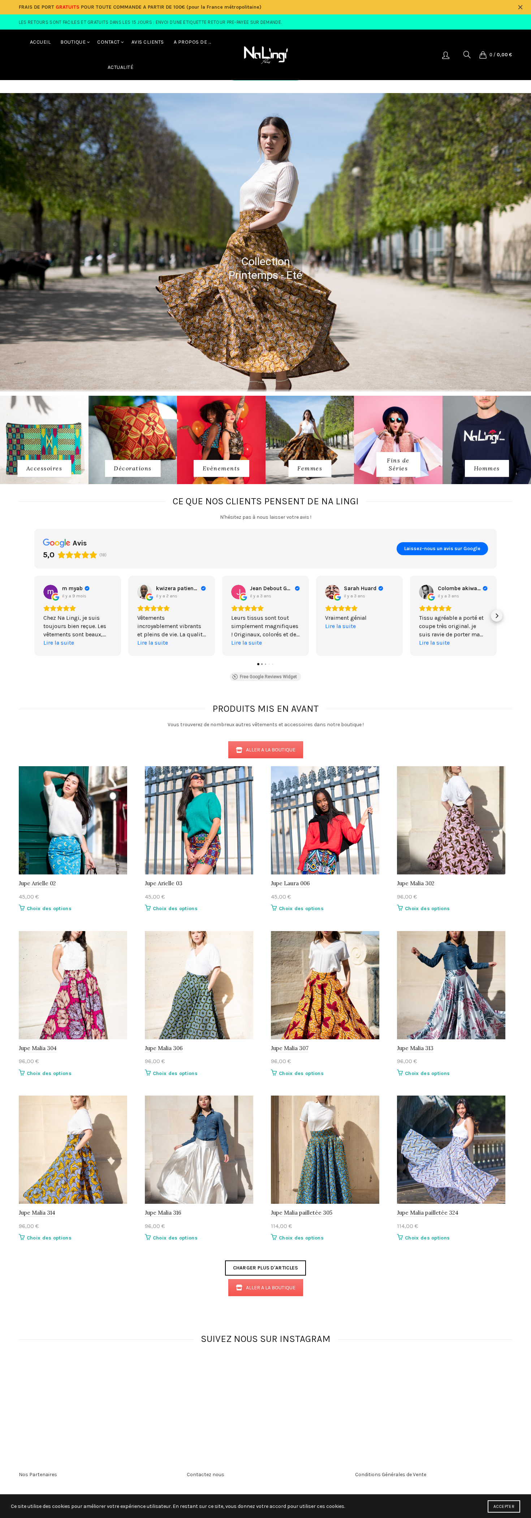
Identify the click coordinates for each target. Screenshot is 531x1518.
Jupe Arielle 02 (37, 883)
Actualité (121, 67)
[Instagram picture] (140, 1383)
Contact (108, 42)
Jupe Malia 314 (37, 1212)
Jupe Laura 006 (290, 883)
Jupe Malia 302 (416, 883)
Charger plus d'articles (265, 1268)
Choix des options (49, 908)
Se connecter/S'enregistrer (445, 54)
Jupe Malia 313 (415, 1048)
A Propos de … (192, 42)
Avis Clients (147, 42)
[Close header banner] (520, 7)
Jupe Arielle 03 (163, 883)
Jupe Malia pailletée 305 (301, 1212)
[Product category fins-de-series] (398, 464)
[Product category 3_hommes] (487, 468)
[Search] (467, 54)
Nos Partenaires (38, 1474)
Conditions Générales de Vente (390, 1474)
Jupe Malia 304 (38, 1048)
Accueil (40, 42)
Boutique (73, 42)
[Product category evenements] (221, 468)
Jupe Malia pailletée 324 (427, 1212)
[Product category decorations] (133, 468)
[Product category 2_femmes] (309, 468)
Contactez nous (205, 1474)
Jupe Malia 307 (289, 1048)
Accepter (503, 1506)
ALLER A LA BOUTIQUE (270, 750)
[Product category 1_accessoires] (44, 468)
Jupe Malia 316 (163, 1212)
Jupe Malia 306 (164, 1048)
